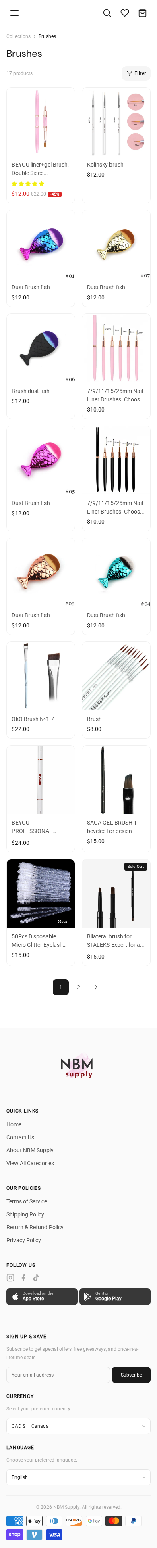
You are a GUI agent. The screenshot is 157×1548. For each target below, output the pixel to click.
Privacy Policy (23, 1240)
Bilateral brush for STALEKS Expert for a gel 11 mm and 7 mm (113, 945)
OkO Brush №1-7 (33, 719)
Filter (140, 73)
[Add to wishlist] (15, 148)
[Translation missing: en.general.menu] (14, 13)
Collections (18, 36)
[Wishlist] (125, 13)
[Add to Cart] (66, 148)
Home (13, 1124)
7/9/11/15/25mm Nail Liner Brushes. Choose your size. (115, 399)
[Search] (107, 13)
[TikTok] (36, 1278)
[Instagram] (10, 1278)
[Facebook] (23, 1278)
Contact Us (20, 1137)
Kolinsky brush (105, 164)
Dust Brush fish (31, 287)
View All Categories (30, 1163)
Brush (94, 719)
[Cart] (142, 13)
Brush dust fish (31, 391)
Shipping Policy (25, 1214)
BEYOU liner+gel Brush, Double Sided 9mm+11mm (40, 173)
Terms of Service (26, 1201)
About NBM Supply (30, 1150)
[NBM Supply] (78, 1065)
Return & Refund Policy (35, 1227)
